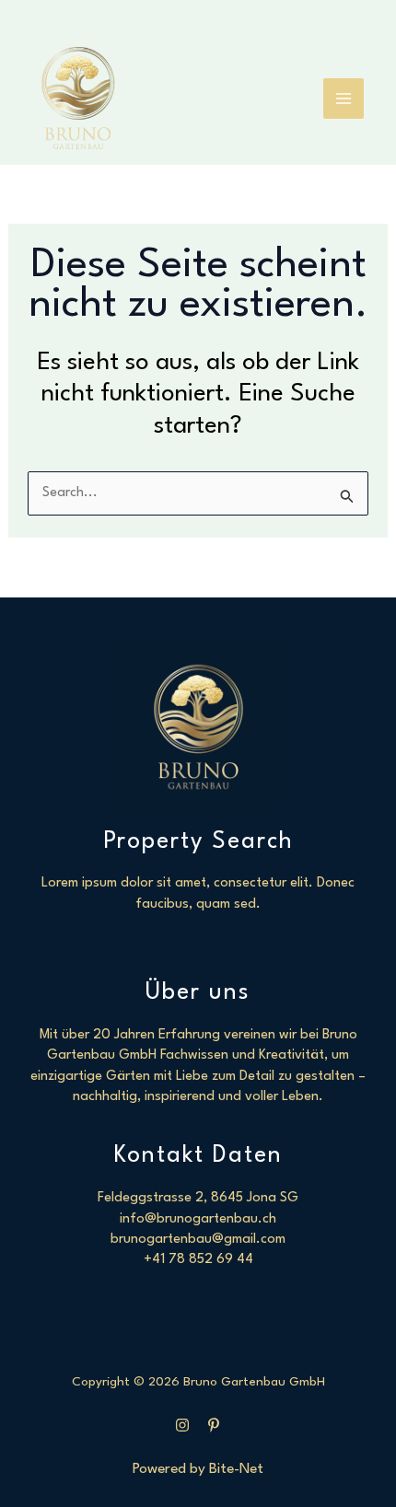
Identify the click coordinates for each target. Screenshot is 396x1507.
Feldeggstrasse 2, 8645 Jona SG (198, 1198)
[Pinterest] (213, 1425)
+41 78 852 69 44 (198, 1260)
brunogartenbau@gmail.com (198, 1239)
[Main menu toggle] (343, 98)
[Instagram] (182, 1425)
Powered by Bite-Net (198, 1469)
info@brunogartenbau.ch (198, 1219)
